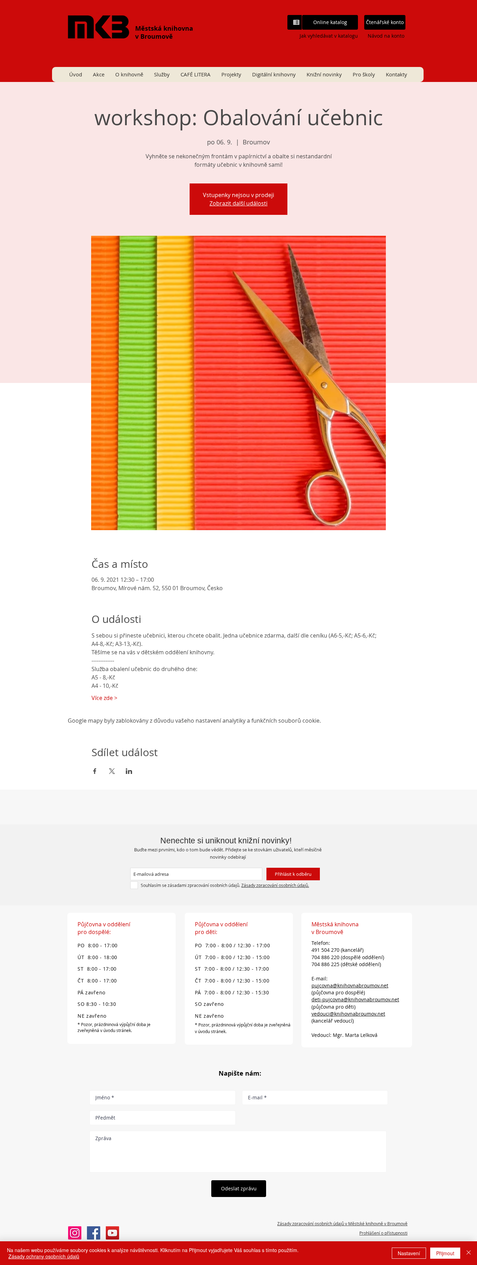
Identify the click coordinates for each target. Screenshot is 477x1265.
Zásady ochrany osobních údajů (43, 1256)
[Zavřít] (468, 1253)
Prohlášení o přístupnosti (383, 1233)
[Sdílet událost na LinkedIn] (129, 771)
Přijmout (445, 1253)
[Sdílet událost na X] (112, 771)
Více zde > (104, 698)
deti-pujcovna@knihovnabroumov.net (355, 999)
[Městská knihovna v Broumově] (93, 1233)
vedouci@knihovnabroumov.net (348, 1013)
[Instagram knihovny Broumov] (74, 1233)
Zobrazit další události (238, 203)
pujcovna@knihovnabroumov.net (349, 985)
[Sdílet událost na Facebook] (94, 771)
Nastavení (409, 1253)
